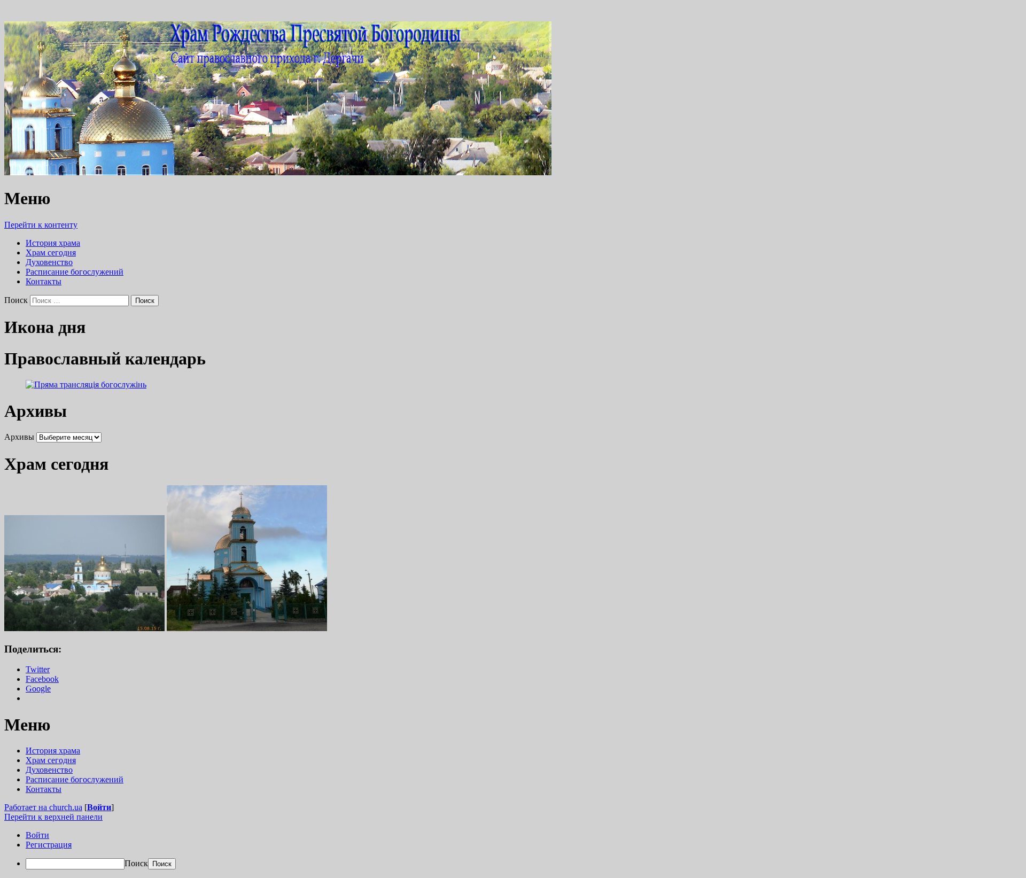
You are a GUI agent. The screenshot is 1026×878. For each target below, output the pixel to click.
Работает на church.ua (43, 807)
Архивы (19, 436)
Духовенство (49, 262)
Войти (99, 807)
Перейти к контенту (40, 224)
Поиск (16, 300)
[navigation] (513, 849)
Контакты (43, 281)
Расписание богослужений (74, 271)
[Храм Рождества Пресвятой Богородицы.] (277, 172)
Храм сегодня (51, 252)
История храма (53, 242)
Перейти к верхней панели (53, 816)
